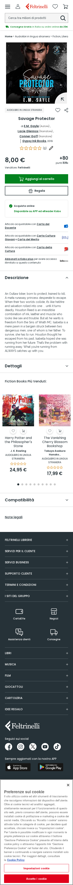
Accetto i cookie (36, 879)
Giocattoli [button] (14, 687)
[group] (36, 26)
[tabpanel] (36, 73)
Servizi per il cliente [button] (20, 551)
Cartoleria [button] (14, 698)
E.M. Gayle (31, 126)
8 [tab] (46, 484)
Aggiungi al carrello (39, 179)
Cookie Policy (16, 860)
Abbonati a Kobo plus (19, 259)
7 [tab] (42, 484)
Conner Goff (28, 136)
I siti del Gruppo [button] (17, 596)
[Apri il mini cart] (65, 6)
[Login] (17, 6)
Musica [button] (10, 664)
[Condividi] (66, 110)
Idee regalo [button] (14, 709)
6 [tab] (38, 484)
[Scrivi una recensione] (51, 148)
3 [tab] (26, 484)
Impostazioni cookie (36, 868)
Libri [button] (8, 653)
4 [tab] (30, 484)
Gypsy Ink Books (34, 141)
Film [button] (8, 675)
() (45, 148)
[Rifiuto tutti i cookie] (68, 785)
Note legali (14, 517)
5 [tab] (34, 484)
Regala (39, 191)
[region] (36, 832)
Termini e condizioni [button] (20, 585)
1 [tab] (36, 100)
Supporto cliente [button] (18, 574)
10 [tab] (55, 484)
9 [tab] (51, 484)
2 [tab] (22, 484)
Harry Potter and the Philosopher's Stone (18, 442)
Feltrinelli (24, 167)
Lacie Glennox (28, 131)
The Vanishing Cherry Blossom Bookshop (55, 442)
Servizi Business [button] (17, 562)
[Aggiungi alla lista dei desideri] (57, 110)
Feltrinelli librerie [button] (18, 540)
